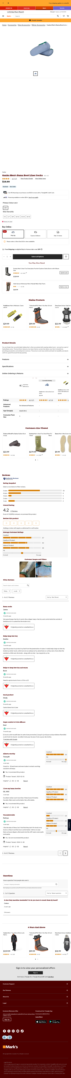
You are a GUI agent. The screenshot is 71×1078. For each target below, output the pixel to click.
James (5, 609)
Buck (5, 671)
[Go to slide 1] (35, 73)
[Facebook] (4, 1031)
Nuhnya (6, 818)
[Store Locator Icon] (5, 12)
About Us (6, 996)
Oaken (6, 903)
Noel (4, 725)
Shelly (5, 698)
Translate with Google (10, 739)
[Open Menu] (3, 16)
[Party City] (62, 8)
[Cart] (68, 16)
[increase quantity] (10, 256)
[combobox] (58, 597)
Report (25, 781)
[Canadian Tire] (9, 8)
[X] (8, 1031)
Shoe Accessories (24, 25)
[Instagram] (13, 1031)
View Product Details (27, 178)
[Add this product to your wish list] (66, 256)
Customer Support (8, 984)
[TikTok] (22, 1031)
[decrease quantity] (4, 256)
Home (4, 25)
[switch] (21, 385)
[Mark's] (44, 8)
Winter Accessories (38, 25)
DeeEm (5, 639)
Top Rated (5, 186)
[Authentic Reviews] (11, 478)
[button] (58, 16)
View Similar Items (40, 178)
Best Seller (13, 186)
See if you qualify (33, 197)
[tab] (13, 234)
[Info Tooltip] (41, 249)
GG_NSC (6, 791)
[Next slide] (68, 3)
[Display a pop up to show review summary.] (27, 273)
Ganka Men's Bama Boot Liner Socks (22, 175)
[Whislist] (64, 16)
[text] (14, 327)
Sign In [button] (35, 972)
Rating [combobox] (5, 591)
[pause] (8, 3)
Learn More (39, 1017)
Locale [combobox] (15, 591)
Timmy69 (6, 757)
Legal (4, 1003)
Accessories (12, 25)
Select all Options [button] (38, 256)
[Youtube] (17, 1031)
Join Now (51, 977)
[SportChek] (27, 8)
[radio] (5, 208)
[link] (10, 179)
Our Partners (7, 990)
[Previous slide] (3, 3)
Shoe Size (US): (8, 212)
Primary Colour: (8, 203)
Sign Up (7, 1019)
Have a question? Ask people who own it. (16, 880)
